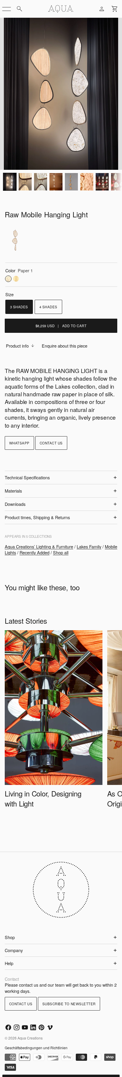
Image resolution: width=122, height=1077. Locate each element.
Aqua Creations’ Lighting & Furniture (39, 546)
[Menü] (6, 9)
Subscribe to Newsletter (69, 1003)
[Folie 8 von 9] (102, 181)
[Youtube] (24, 1027)
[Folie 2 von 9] (9, 181)
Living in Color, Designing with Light (43, 798)
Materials (13, 491)
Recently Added (34, 552)
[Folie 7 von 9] (86, 181)
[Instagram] (16, 1027)
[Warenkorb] (114, 8)
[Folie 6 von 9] (71, 181)
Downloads (15, 504)
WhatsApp (19, 443)
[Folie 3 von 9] (25, 181)
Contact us (51, 443)
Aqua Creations (30, 1037)
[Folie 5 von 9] (55, 181)
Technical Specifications (27, 477)
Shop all (60, 552)
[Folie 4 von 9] (40, 181)
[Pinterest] (41, 1027)
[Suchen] (19, 8)
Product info (17, 346)
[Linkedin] (33, 1027)
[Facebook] (8, 1027)
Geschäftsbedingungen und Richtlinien (36, 1047)
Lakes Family (89, 546)
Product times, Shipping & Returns (37, 517)
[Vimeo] (49, 1027)
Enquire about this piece (64, 346)
